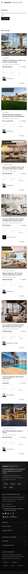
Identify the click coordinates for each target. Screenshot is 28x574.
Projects (13, 484)
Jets (5, 487)
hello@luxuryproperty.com (10, 506)
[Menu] (2, 2)
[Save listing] (25, 35)
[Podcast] (13, 513)
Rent (24, 572)
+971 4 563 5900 (7, 504)
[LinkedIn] (3, 513)
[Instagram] (8, 513)
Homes (6, 484)
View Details (21, 83)
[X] (10, 513)
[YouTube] (5, 513)
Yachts (11, 487)
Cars (19, 484)
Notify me (5, 18)
